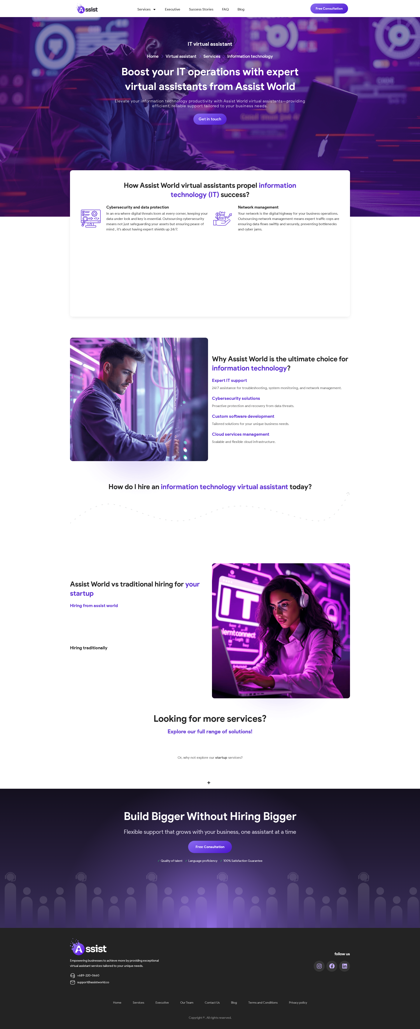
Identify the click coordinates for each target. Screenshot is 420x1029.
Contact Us (212, 1002)
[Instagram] (319, 966)
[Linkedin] (344, 966)
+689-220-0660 (88, 975)
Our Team (186, 1002)
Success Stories (201, 9)
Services (143, 9)
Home (117, 1002)
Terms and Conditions (263, 1002)
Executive (172, 9)
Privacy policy (298, 1002)
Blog (241, 9)
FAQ (225, 9)
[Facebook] (331, 966)
